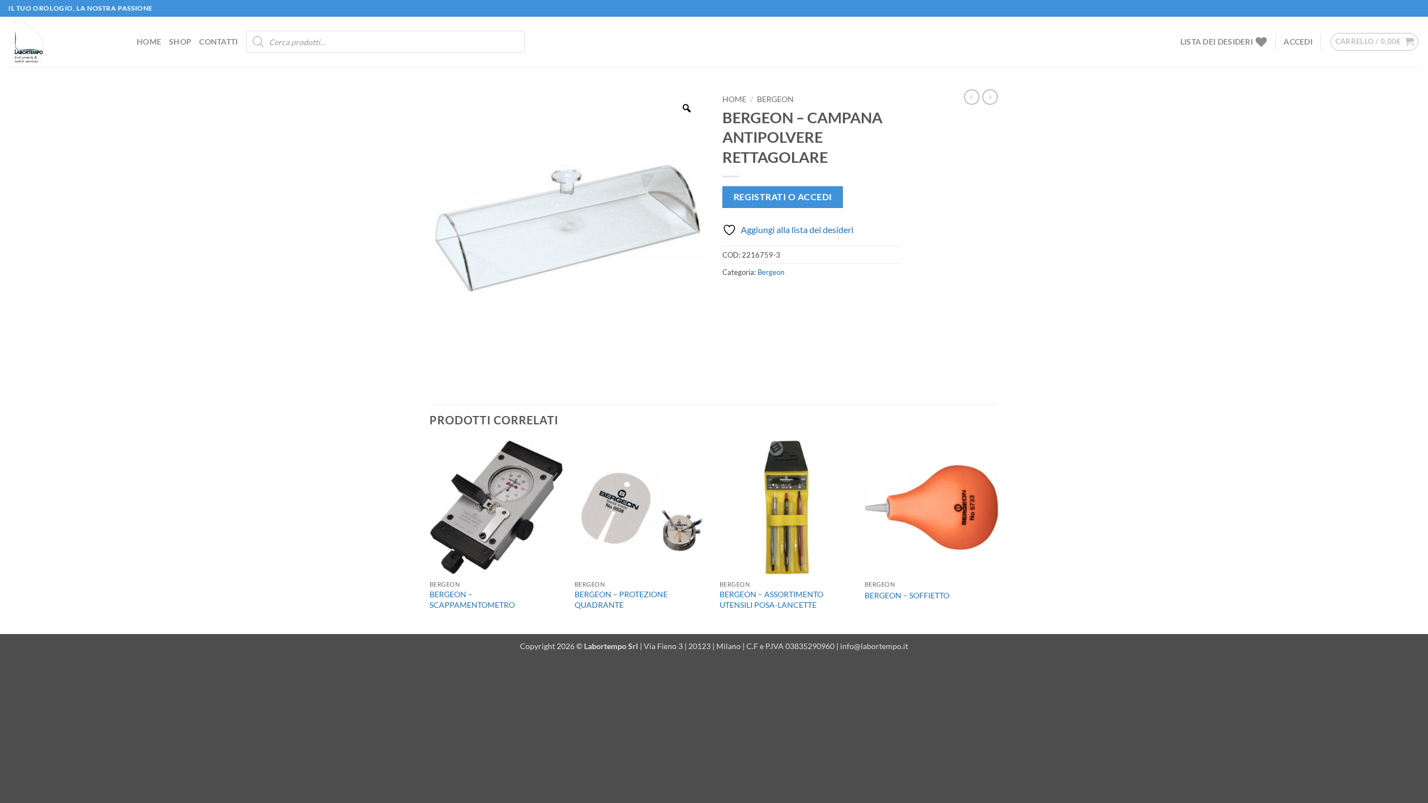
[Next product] (972, 97)
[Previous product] (990, 97)
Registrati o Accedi (783, 197)
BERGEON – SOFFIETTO (907, 595)
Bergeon (775, 99)
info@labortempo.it (874, 646)
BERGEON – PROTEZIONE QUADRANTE (621, 599)
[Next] (998, 536)
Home (149, 41)
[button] (1298, 42)
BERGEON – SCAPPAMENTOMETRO (472, 599)
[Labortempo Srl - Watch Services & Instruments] (64, 42)
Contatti (218, 41)
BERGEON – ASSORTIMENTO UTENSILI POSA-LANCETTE (771, 599)
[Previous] (430, 536)
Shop (180, 41)
